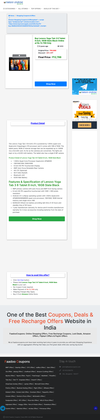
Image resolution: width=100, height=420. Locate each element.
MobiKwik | (44, 375)
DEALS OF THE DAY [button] (51, 9)
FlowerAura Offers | (50, 404)
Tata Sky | (9, 380)
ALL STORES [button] (23, 9)
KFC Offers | (23, 400)
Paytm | (28, 375)
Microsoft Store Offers (42, 384)
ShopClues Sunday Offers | (14, 384)
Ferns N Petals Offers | (35, 404)
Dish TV (15, 380)
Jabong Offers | (18, 371)
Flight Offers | (38, 388)
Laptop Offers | (29, 384)
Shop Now (50, 84)
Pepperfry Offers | (48, 392)
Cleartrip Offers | (20, 367)
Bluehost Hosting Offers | (25, 388)
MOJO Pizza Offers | (46, 400)
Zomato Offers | (11, 396)
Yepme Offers (20, 375)
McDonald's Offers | (39, 396)
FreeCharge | (36, 375)
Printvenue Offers (45, 408)
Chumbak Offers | (35, 392)
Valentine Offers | (22, 408)
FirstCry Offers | (11, 388)
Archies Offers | (33, 408)
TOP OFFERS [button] (36, 9)
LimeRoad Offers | (30, 371)
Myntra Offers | (10, 375)
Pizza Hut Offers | (33, 400)
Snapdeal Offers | (24, 380)
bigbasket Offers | (11, 404)
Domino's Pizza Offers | (24, 396)
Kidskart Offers (10, 392)
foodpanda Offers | (12, 400)
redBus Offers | (41, 367)
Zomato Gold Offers (22, 392)
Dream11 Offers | (36, 380)
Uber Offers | (51, 367)
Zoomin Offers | (11, 408)
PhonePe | (52, 375)
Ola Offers (9, 371)
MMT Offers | (10, 367)
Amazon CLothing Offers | (45, 371)
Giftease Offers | (49, 388)
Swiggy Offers (22, 404)
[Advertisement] (50, 69)
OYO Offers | (31, 367)
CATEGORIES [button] (10, 9)
